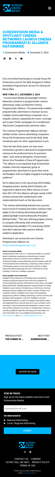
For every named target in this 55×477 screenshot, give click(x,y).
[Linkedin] (30, 452)
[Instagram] (25, 452)
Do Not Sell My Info (17, 462)
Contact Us (21, 459)
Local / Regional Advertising (21, 423)
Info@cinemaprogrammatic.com (19, 245)
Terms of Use (27, 465)
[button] (49, 8)
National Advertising (17, 420)
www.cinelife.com (9, 315)
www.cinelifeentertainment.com (30, 315)
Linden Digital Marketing (29, 473)
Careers (36, 459)
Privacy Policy (40, 462)
